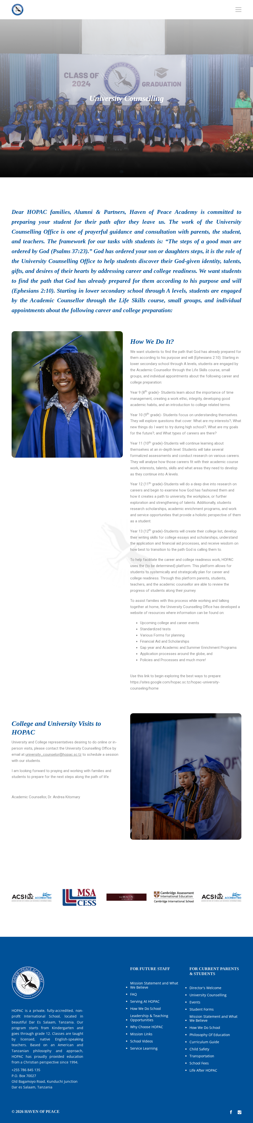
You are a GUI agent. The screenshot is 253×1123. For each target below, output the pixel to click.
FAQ (133, 994)
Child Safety (199, 1049)
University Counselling (208, 995)
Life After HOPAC (203, 1070)
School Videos (141, 1041)
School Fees (199, 1063)
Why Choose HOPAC (146, 1027)
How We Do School (145, 1009)
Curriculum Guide (204, 1042)
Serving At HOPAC (145, 1002)
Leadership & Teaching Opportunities (149, 1018)
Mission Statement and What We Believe (154, 985)
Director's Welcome (205, 988)
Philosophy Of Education (210, 1035)
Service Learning (144, 1048)
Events (195, 1002)
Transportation (202, 1056)
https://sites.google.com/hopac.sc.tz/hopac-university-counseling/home (175, 685)
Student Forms (202, 1009)
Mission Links (141, 1034)
